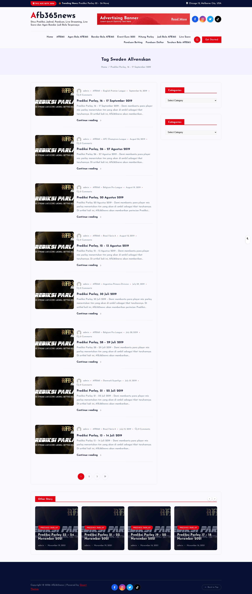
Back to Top (213, 587)
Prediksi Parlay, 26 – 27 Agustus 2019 (103, 149)
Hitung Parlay (146, 37)
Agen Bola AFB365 (78, 37)
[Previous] (209, 499)
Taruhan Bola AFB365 (179, 42)
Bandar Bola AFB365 (102, 37)
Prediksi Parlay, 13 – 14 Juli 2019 (99, 435)
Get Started (211, 40)
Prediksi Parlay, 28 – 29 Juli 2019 (100, 342)
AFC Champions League (114, 139)
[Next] (214, 499)
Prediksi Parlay (49, 528)
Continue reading (88, 120)
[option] (56, 528)
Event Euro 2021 (126, 37)
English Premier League (114, 91)
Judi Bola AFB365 (166, 37)
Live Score (185, 37)
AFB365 (60, 37)
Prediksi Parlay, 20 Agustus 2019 (100, 197)
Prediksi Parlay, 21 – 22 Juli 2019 (100, 390)
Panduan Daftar (155, 42)
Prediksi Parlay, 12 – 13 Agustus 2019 (103, 245)
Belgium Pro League (112, 187)
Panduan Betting (133, 42)
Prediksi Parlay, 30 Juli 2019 (97, 294)
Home (50, 37)
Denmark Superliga (112, 381)
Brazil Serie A (109, 236)
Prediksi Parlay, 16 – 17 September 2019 (131, 67)
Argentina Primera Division (116, 284)
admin (86, 91)
